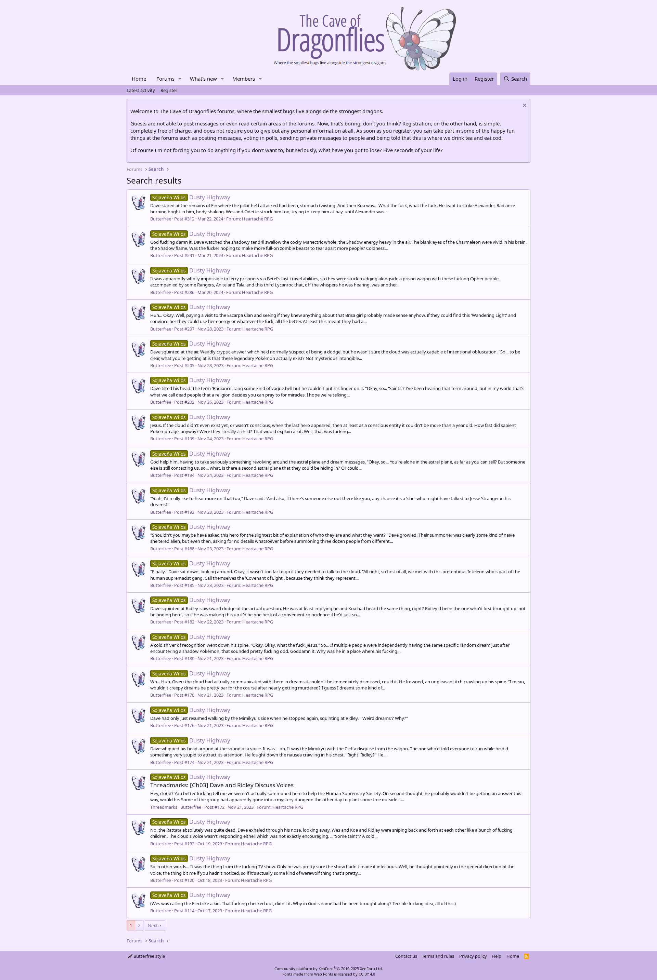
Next (153, 925)
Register (168, 90)
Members (243, 78)
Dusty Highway (191, 197)
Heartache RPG (257, 219)
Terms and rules (438, 956)
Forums (165, 78)
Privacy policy (473, 956)
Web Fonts (323, 974)
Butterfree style (148, 956)
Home (139, 78)
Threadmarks (163, 807)
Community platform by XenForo (328, 968)
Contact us (406, 956)
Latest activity (141, 90)
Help (496, 956)
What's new (203, 78)
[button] (180, 78)
